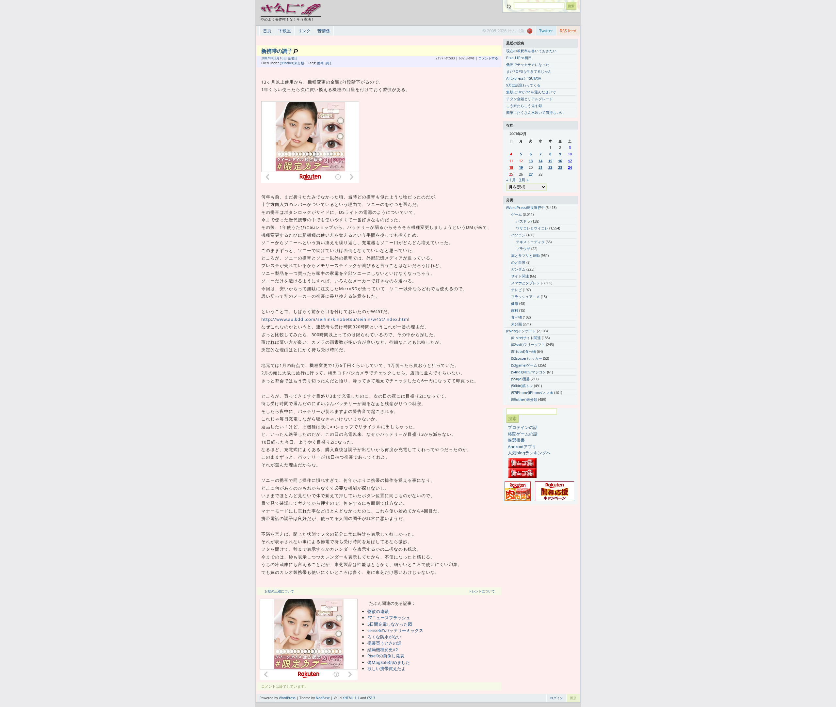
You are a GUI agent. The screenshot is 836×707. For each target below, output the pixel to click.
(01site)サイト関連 (526, 337)
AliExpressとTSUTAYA (523, 78)
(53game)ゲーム (524, 365)
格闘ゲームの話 (523, 434)
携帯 (320, 63)
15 (550, 160)
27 (531, 174)
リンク (304, 31)
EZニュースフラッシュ (388, 618)
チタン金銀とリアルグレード (529, 98)
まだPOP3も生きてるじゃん (529, 71)
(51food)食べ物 (523, 351)
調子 (329, 63)
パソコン (518, 234)
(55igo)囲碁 (520, 378)
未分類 (516, 324)
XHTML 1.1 (351, 698)
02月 (276, 58)
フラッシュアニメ (525, 296)
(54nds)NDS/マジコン (528, 371)
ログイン (556, 698)
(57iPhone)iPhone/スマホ (532, 392)
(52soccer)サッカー (526, 358)
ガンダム (518, 269)
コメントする (488, 58)
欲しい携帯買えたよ (386, 668)
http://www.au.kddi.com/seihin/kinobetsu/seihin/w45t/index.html (335, 319)
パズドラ (523, 221)
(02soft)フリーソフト (528, 344)
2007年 (266, 58)
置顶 (573, 698)
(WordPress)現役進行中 (525, 207)
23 (560, 167)
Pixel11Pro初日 (519, 57)
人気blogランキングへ (529, 453)
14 (540, 160)
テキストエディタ (530, 241)
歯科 (514, 310)
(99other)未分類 (292, 63)
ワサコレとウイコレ (532, 228)
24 (570, 167)
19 (521, 167)
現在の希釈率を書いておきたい (531, 50)
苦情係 (323, 31)
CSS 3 (371, 698)
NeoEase (323, 698)
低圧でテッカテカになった (527, 64)
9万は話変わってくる (523, 85)
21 (540, 167)
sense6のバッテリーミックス (395, 630)
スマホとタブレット (527, 282)
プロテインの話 (523, 427)
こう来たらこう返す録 (524, 105)
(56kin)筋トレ (522, 385)
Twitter (546, 31)
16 (560, 160)
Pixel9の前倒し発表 (385, 656)
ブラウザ (523, 248)
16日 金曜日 (288, 58)
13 (531, 160)
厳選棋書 (516, 440)
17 (570, 160)
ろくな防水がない (384, 637)
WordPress (287, 698)
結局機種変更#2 (382, 649)
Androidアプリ (522, 446)
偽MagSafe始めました (388, 662)
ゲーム (516, 214)
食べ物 (516, 317)
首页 (267, 31)
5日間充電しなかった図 (389, 624)
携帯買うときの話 (384, 643)
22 (550, 167)
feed (568, 31)
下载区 (284, 31)
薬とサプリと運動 (525, 255)
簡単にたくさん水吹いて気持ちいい (535, 112)
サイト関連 (520, 276)
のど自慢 (518, 262)
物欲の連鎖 (378, 611)
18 (511, 167)
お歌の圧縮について (279, 591)
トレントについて (482, 591)
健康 (514, 303)
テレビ (516, 289)
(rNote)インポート (521, 330)
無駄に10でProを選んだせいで (531, 91)
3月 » (524, 180)
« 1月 (511, 180)
